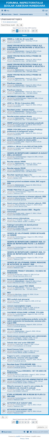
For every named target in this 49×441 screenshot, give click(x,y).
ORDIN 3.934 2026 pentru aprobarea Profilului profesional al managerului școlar (24, 130)
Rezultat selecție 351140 (16, 168)
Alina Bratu (18, 294)
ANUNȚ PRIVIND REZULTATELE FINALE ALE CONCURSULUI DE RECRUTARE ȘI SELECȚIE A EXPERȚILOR (26, 47)
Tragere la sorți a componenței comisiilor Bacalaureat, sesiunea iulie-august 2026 (23, 357)
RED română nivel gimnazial (18, 299)
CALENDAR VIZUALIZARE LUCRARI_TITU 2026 (25, 312)
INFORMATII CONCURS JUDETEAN (20, 97)
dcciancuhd (18, 274)
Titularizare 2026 (18, 99)
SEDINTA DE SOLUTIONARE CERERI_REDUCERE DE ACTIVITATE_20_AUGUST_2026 (26, 263)
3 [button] (22, 31)
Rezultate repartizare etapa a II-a (19, 175)
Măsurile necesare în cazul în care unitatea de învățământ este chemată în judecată (25, 387)
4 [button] (25, 31)
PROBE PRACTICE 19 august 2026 (20, 190)
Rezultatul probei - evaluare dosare (20, 110)
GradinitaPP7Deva (20, 381)
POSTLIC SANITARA (21, 374)
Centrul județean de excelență (22, 346)
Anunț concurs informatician (18, 218)
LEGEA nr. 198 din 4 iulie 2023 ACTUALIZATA (24, 146)
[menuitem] (6, 10)
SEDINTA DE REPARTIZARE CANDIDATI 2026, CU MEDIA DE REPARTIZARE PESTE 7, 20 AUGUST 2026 (26, 254)
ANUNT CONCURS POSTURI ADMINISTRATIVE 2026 (27, 379)
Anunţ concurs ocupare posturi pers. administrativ (26, 336)
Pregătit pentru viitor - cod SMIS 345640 (25, 71)
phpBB (18, 436)
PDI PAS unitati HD (14, 329)
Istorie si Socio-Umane (20, 296)
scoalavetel (18, 351)
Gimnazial (16, 302)
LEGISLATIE (17, 42)
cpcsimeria (18, 307)
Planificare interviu (14, 83)
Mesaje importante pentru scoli (22, 276)
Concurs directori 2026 (20, 206)
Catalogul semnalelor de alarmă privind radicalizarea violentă (22, 226)
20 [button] (33, 31)
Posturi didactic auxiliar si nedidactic (24, 221)
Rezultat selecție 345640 (16, 162)
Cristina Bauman (20, 324)
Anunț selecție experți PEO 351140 (20, 279)
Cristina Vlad (19, 344)
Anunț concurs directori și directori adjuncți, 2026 (26, 196)
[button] (13, 30)
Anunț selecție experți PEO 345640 (20, 286)
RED (9, 293)
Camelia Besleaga (20, 98)
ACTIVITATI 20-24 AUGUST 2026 (19, 410)
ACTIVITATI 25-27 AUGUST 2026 (19, 403)
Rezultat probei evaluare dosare (19, 116)
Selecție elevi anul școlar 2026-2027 (21, 343)
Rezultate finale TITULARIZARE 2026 (21, 364)
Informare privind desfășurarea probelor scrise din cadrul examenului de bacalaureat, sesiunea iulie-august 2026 (26, 321)
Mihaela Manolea (20, 198)
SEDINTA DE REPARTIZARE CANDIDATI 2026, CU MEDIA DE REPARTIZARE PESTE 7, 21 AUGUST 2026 (26, 243)
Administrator (19, 51)
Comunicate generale (19, 186)
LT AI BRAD (18, 220)
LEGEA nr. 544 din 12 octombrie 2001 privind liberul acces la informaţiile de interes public (27, 139)
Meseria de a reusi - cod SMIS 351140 (24, 52)
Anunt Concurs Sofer (15, 349)
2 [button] (19, 31)
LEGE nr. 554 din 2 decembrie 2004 (20, 103)
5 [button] (28, 31)
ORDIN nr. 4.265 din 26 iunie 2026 (20, 39)
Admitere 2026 (17, 178)
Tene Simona (19, 301)
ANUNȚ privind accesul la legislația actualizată (25, 123)
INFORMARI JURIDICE (20, 126)
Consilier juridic (19, 41)
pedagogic (18, 338)
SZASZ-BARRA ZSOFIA (22, 176)
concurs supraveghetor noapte (19, 306)
